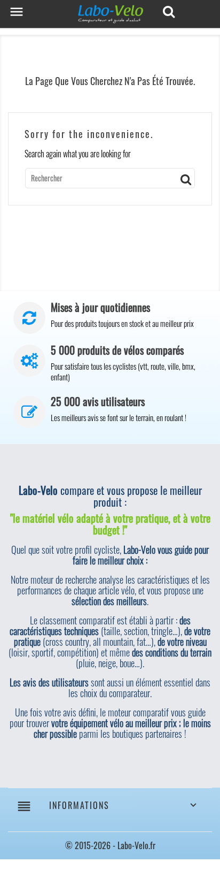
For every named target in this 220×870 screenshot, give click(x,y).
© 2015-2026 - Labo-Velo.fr (110, 845)
